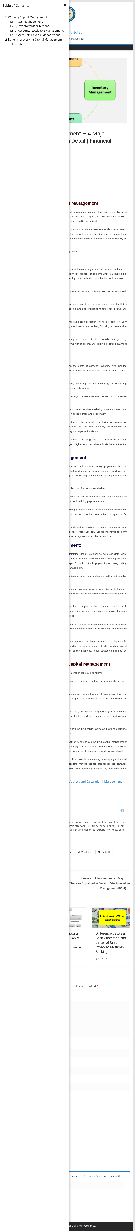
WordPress (88, 1225)
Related (20, 44)
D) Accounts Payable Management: (38, 35)
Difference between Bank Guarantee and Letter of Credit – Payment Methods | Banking (110, 942)
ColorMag (70, 1225)
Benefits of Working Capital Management (35, 39)
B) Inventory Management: (32, 26)
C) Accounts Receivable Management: (39, 31)
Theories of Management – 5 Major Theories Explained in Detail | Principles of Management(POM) (97, 883)
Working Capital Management (27, 17)
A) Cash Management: (29, 22)
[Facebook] (122, 810)
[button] (65, 5)
